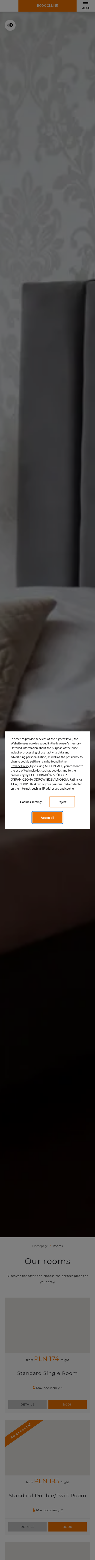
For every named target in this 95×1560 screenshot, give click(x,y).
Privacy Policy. (20, 766)
